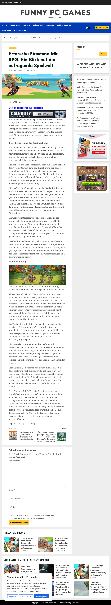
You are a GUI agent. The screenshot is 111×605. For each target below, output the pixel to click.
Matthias (13, 70)
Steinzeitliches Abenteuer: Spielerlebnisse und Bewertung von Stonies (45, 544)
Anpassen (12, 597)
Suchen (82, 47)
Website (12, 507)
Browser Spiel (18, 424)
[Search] (92, 28)
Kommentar (14, 461)
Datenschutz (20, 30)
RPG (32, 424)
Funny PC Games (55, 12)
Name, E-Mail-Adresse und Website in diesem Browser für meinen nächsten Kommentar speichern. (35, 517)
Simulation (38, 25)
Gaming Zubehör (64, 25)
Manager (50, 25)
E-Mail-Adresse (16, 498)
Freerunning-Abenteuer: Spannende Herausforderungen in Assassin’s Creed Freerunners (11, 544)
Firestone (26, 424)
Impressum (6, 30)
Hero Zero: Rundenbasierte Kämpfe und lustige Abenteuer (11, 571)
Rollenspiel (15, 25)
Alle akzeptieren (41, 597)
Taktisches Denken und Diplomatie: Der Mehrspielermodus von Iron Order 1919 (81, 588)
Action (27, 25)
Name (12, 490)
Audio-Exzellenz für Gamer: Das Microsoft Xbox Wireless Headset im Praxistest (90, 90)
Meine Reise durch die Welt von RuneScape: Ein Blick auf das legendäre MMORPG (90, 110)
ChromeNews (64, 602)
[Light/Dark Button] (88, 28)
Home (4, 25)
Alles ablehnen (26, 597)
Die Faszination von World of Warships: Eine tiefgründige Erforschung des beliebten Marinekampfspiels (64, 589)
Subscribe (103, 28)
